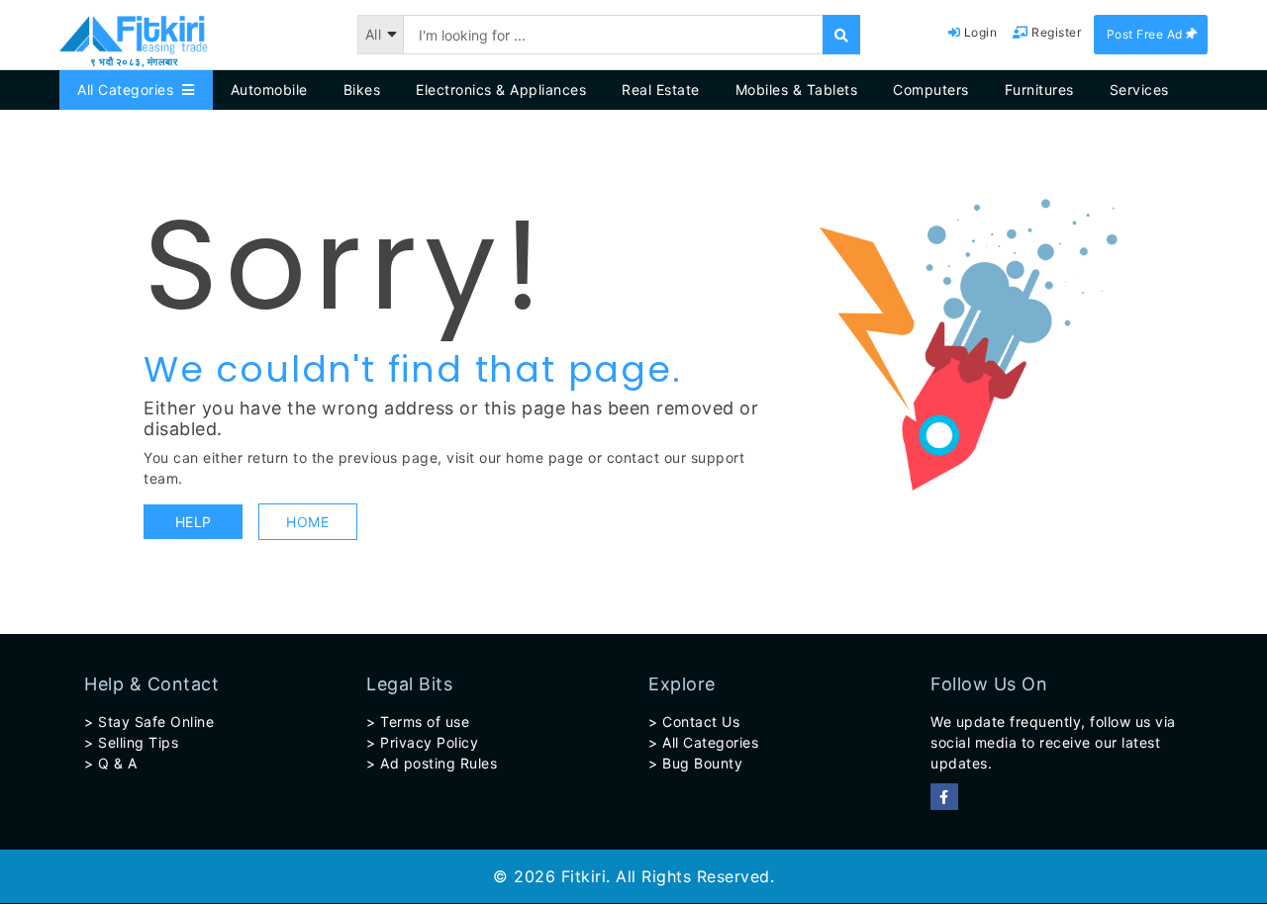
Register (1055, 32)
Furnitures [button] (1039, 89)
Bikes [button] (362, 89)
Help (193, 521)
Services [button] (1139, 89)
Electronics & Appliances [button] (501, 89)
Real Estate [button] (661, 89)
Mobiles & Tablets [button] (796, 89)
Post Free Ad (1147, 34)
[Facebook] (944, 796)
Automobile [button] (269, 89)
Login (978, 32)
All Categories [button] (129, 89)
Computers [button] (931, 89)
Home (307, 521)
